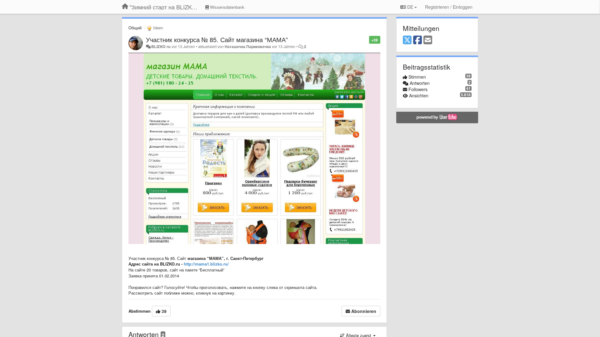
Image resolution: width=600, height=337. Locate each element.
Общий (135, 28)
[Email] (427, 40)
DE (410, 7)
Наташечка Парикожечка (248, 46)
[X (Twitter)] (407, 40)
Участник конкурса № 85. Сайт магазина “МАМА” (217, 39)
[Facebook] (417, 40)
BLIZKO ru (161, 46)
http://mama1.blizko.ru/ (206, 264)
